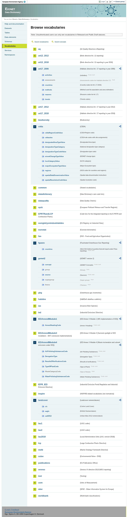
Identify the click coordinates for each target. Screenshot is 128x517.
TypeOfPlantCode (51, 366)
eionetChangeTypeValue (54, 156)
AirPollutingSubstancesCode (56, 351)
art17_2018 (43, 113)
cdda (40, 126)
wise (40, 489)
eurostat (42, 230)
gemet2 (41, 258)
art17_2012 (43, 107)
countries (48, 85)
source (47, 275)
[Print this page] (107, 1)
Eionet (14, 19)
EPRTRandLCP (45, 214)
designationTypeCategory (55, 147)
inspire (41, 394)
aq (39, 49)
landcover (43, 400)
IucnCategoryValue (52, 161)
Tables (7, 33)
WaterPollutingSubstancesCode (57, 376)
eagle (47, 411)
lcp (39, 443)
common (42, 188)
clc (46, 406)
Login (103, 1)
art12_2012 (43, 56)
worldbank (43, 496)
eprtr (40, 207)
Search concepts (60, 42)
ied (39, 312)
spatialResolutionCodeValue (56, 180)
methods (48, 90)
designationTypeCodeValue (55, 152)
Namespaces (10, 55)
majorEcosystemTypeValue (55, 166)
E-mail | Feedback (12, 510)
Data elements (10, 37)
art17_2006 (43, 69)
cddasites (48, 137)
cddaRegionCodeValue (54, 133)
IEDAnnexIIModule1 (47, 319)
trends (47, 99)
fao (39, 236)
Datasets (8, 28)
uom (40, 483)
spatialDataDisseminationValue (57, 175)
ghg (40, 293)
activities (48, 75)
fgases (41, 243)
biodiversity (43, 120)
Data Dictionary (23, 19)
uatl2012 (48, 416)
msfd (40, 450)
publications (44, 463)
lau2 (40, 430)
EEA (15, 1)
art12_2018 (43, 62)
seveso (41, 470)
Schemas (8, 41)
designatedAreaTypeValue (55, 142)
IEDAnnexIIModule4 (47, 342)
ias (39, 306)
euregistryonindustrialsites (51, 223)
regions (48, 170)
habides (42, 299)
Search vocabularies (41, 42)
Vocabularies (10, 46)
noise (41, 456)
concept (48, 265)
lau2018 (42, 437)
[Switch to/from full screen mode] (111, 1)
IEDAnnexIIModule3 (47, 333)
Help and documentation (14, 24)
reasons (48, 94)
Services (8, 50)
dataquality (43, 201)
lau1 (40, 423)
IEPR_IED (43, 384)
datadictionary (45, 194)
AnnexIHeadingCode (53, 325)
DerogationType (51, 356)
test (40, 476)
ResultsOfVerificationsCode (55, 361)
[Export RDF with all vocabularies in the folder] (120, 68)
